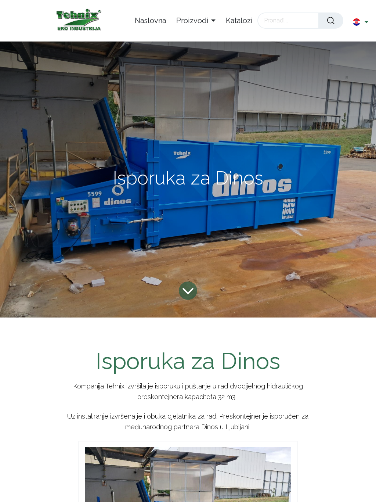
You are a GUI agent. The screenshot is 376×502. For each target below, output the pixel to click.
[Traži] (330, 20)
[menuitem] (153, 20)
